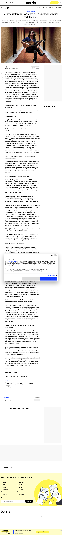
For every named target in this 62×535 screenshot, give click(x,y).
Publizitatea (20, 518)
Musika (45, 7)
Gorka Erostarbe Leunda (14, 66)
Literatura (39, 7)
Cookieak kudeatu (51, 275)
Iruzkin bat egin (8, 400)
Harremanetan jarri (4, 520)
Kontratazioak (20, 520)
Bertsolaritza (51, 7)
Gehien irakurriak (49, 106)
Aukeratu (30, 278)
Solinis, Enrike (9, 383)
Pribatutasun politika (44, 517)
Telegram (31, 517)
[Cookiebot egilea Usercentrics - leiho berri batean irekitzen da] (52, 255)
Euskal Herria (19, 383)
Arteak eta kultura (29, 383)
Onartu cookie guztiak (48, 278)
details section (46, 271)
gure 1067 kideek (12, 261)
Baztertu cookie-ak (13, 278)
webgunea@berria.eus (9, 518)
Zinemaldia (58, 7)
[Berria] (5, 512)
